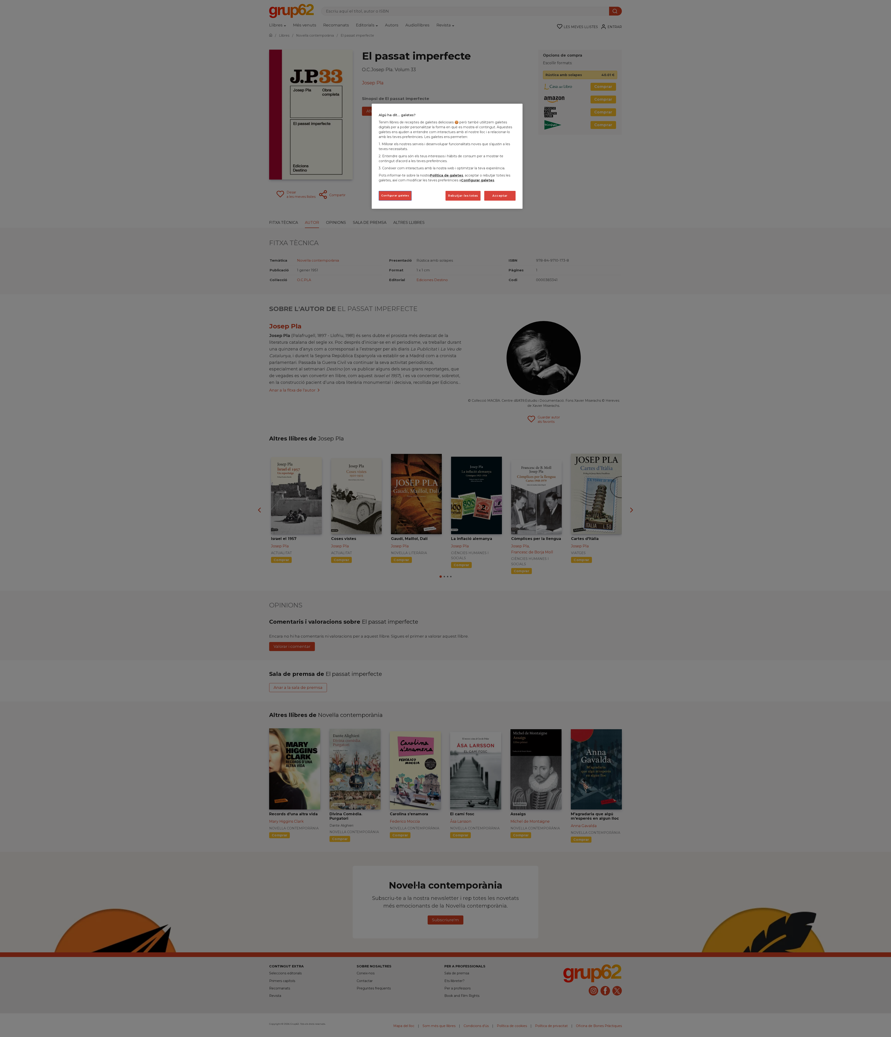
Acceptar (499, 195)
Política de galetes (446, 175)
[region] (447, 156)
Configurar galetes (395, 195)
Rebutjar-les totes (463, 195)
